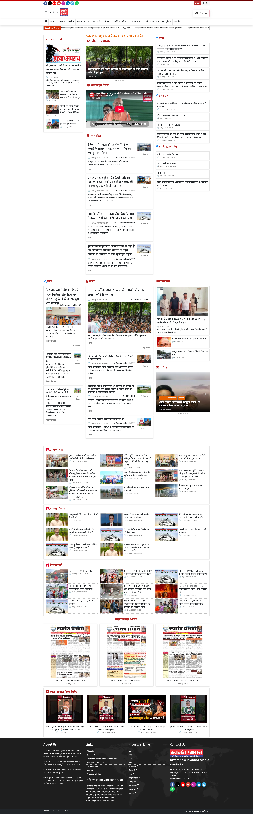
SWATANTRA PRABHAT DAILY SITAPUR (70, 680)
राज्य (89, 169)
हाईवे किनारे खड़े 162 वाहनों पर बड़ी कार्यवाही (137, 489)
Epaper (203, 13)
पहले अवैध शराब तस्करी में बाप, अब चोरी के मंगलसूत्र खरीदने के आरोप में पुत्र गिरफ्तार (181, 321)
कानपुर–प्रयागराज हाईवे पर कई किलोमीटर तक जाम (190, 353)
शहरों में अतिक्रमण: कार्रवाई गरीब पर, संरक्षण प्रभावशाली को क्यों (81, 531)
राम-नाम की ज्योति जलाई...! (167, 163)
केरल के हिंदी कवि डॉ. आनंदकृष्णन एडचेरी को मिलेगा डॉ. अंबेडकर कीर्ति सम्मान (182, 184)
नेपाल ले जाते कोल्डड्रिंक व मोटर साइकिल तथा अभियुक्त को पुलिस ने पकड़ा (182, 105)
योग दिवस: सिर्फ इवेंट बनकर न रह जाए (172, 115)
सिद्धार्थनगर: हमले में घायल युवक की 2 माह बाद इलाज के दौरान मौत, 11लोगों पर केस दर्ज (63, 69)
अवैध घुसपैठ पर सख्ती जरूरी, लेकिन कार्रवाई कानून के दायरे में (83, 546)
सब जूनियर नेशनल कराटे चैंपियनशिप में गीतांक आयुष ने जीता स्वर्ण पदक (138, 572)
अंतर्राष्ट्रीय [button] (165, 21)
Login (197, 3)
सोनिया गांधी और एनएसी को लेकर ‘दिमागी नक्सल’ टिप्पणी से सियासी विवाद (69, 109)
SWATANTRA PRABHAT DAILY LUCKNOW (126, 680)
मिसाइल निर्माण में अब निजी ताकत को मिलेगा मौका (137, 531)
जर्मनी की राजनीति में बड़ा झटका (169, 125)
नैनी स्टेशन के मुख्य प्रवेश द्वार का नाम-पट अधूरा (191, 487)
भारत (90, 343)
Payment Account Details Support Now (102, 759)
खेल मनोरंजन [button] (151, 21)
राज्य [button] (61, 21)
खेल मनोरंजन (51, 341)
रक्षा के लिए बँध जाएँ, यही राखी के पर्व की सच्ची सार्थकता (137, 516)
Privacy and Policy (94, 774)
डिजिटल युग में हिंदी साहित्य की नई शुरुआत (82, 602)
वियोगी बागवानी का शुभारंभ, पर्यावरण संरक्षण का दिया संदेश (81, 587)
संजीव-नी (161, 173)
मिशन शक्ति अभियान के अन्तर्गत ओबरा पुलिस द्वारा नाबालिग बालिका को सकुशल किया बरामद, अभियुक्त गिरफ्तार (82, 475)
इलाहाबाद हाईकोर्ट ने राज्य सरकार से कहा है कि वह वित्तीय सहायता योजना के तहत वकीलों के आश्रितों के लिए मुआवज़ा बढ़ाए (111, 250)
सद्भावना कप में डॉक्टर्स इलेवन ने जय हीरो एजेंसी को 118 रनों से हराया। (58, 392)
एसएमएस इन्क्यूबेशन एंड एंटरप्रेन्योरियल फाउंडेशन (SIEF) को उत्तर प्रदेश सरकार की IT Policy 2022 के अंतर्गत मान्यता (110, 182)
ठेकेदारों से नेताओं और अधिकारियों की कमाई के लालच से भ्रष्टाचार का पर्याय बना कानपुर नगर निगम (110, 148)
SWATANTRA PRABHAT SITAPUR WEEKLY (182, 680)
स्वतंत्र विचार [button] (136, 21)
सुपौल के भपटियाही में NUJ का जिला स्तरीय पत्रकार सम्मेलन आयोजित (192, 602)
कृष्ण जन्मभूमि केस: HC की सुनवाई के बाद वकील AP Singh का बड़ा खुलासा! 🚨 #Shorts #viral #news (65, 728)
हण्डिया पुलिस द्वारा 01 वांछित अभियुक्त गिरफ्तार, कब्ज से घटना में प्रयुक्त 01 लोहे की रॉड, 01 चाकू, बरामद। (137, 460)
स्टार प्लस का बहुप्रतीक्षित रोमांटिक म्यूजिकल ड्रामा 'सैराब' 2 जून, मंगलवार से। (193, 589)
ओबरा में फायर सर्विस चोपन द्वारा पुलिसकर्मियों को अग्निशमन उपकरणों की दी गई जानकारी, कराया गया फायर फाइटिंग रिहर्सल (83, 492)
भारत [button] (52, 21)
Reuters (89, 785)
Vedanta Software (202, 811)
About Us (90, 751)
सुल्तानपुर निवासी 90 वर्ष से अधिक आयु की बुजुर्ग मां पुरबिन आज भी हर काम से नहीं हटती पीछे (137, 589)
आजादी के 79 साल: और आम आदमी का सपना (192, 531)
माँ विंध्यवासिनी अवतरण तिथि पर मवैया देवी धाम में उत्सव (197, 28)
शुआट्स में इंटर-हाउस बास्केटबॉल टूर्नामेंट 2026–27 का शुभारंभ (58, 355)
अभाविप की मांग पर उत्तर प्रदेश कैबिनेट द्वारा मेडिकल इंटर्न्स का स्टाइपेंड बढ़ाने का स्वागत (111, 216)
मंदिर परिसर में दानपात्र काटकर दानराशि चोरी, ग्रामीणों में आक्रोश (191, 516)
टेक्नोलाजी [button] (96, 21)
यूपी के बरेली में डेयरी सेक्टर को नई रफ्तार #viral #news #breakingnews (188, 728)
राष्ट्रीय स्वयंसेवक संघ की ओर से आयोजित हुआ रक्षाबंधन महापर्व (151, 28)
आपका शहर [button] (82, 21)
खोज (206, 3)
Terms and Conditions (95, 762)
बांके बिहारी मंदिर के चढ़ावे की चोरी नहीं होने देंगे (70, 122)
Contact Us (91, 755)
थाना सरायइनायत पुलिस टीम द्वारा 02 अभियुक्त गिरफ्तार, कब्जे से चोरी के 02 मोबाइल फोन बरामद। (193, 473)
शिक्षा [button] (107, 21)
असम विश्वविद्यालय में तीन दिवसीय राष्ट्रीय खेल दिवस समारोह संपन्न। (137, 474)
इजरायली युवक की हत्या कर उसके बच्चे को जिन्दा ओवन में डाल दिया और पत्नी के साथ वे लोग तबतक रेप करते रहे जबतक (181, 136)
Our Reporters (92, 766)
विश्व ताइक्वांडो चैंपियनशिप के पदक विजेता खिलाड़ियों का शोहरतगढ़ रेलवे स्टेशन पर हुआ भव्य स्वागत (63, 297)
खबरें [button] (70, 21)
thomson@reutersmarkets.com (100, 800)
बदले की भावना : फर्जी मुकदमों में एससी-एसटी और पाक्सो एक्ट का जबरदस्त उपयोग (136, 547)
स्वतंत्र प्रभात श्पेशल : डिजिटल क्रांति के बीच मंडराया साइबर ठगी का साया (193, 572)
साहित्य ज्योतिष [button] (120, 21)
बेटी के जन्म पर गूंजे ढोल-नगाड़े (80, 571)
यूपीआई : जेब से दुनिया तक (167, 154)
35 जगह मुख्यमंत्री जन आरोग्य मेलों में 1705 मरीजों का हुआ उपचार (193, 457)
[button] (91, 64)
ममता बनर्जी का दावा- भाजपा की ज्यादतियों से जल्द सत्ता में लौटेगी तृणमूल (70, 94)
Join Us (90, 770)
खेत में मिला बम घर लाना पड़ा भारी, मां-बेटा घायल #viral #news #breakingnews (106, 728)
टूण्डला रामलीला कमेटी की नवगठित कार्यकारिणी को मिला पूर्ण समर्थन (101, 28)
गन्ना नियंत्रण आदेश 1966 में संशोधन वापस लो (189, 338)
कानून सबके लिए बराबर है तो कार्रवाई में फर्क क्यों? (83, 516)
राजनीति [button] (177, 21)
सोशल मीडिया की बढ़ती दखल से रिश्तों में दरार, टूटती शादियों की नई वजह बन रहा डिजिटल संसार (137, 604)
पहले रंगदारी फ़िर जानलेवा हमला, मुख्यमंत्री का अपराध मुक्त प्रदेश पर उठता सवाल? (147, 728)
